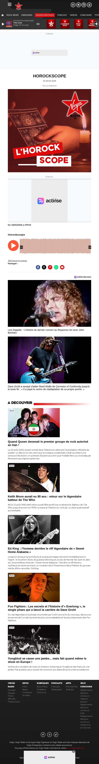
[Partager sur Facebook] (37, 268)
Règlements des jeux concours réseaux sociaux (86, 696)
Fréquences (14, 702)
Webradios (56, 689)
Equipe (11, 693)
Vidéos (73, 15)
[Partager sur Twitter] (43, 268)
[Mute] (38, 24)
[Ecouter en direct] (73, 4)
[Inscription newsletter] (78, 4)
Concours (86, 15)
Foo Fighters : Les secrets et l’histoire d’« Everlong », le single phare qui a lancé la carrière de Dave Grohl (46, 608)
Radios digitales (45, 15)
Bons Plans (42, 687)
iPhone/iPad (72, 687)
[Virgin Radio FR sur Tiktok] (56, 734)
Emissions (26, 15)
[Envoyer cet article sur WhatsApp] (55, 268)
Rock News (13, 15)
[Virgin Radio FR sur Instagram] (49, 734)
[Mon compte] (89, 4)
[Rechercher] (83, 4)
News (25, 689)
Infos (24, 687)
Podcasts (55, 687)
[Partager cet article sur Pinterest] (49, 268)
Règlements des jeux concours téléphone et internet (86, 722)
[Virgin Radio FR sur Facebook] (43, 734)
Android (70, 689)
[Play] (3, 24)
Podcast (62, 15)
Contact (12, 690)
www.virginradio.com (75, 748)
